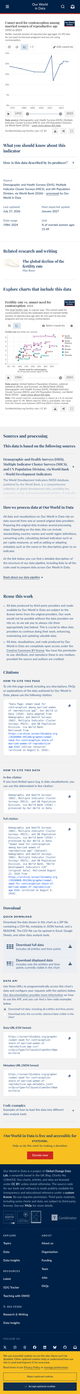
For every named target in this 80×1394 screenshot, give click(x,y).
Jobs (44, 1277)
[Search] (63, 6)
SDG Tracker (11, 1287)
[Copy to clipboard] (65, 706)
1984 (18, 377)
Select (55, 325)
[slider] (27, 114)
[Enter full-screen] (71, 131)
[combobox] (63, 6)
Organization (50, 1252)
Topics (7, 1243)
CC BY (43, 131)
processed (52, 193)
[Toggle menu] (7, 6)
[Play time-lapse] (8, 114)
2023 (69, 113)
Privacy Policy (32, 1367)
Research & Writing (15, 1314)
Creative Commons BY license (25, 650)
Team (45, 1269)
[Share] (63, 131)
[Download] (55, 131)
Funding (47, 1260)
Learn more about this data (46, 125)
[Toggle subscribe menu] (73, 6)
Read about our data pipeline (21, 577)
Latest (7, 1279)
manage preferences (56, 1367)
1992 (18, 113)
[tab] (9, 47)
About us (47, 1243)
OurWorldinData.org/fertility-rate (22, 131)
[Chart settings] (71, 326)
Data (6, 1252)
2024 (69, 377)
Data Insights (11, 1260)
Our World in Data (40, 6)
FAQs (28, 1205)
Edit (65, 47)
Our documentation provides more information (33, 995)
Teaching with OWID (16, 1296)
